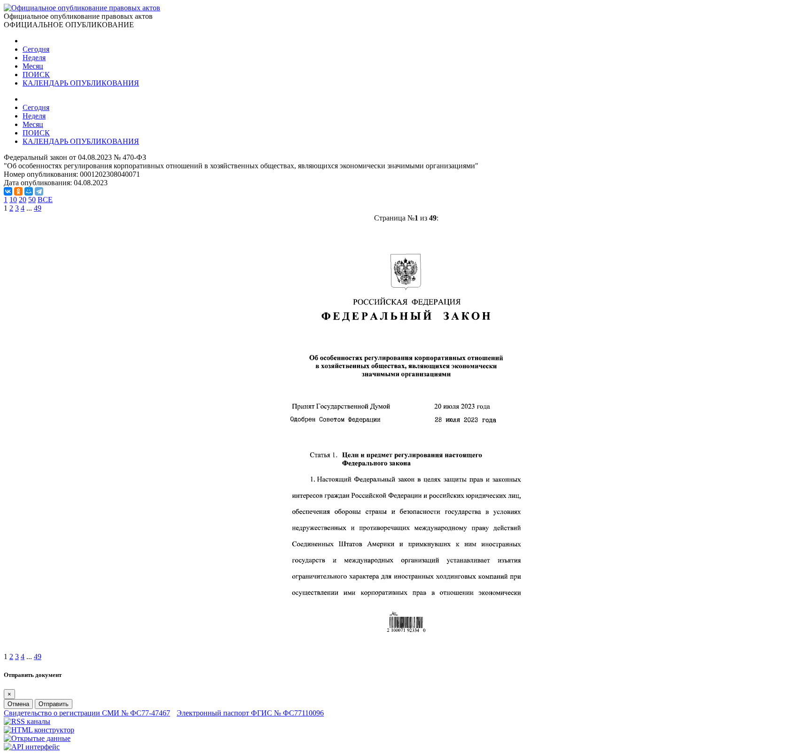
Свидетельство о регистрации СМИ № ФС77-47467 (87, 713)
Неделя (34, 58)
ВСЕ (45, 200)
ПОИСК (36, 75)
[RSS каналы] (27, 721)
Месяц (33, 66)
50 (32, 200)
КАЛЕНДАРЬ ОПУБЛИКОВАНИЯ (81, 83)
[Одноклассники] (18, 191)
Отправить (54, 704)
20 (22, 200)
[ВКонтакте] (8, 191)
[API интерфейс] (32, 747)
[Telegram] (39, 191)
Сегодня (36, 49)
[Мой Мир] (28, 191)
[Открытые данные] (37, 738)
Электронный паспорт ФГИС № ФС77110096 (250, 713)
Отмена (18, 704)
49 (37, 208)
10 (13, 200)
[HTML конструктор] (39, 730)
